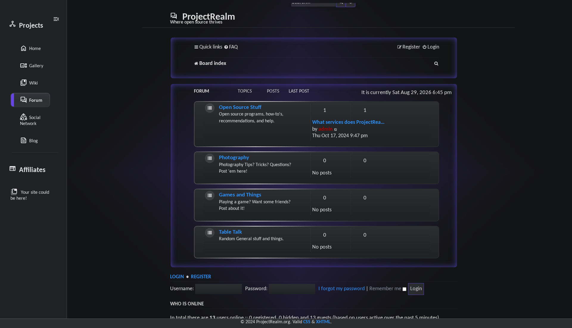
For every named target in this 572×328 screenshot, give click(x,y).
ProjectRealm (202, 18)
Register (201, 276)
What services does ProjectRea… (348, 122)
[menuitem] (231, 47)
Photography (234, 158)
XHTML (323, 322)
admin (325, 129)
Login (177, 276)
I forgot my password (341, 288)
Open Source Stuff (240, 107)
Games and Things (240, 195)
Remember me (385, 288)
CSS (306, 322)
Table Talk (230, 232)
